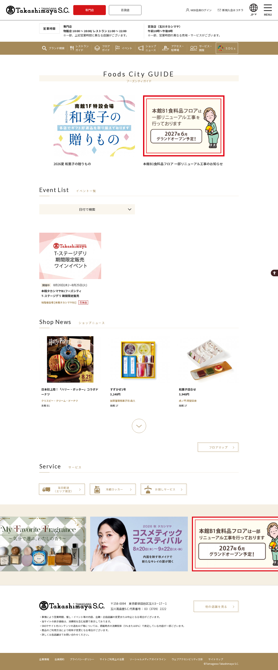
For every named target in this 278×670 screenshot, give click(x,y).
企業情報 (44, 659)
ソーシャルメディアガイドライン (148, 659)
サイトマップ (215, 659)
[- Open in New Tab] (139, 544)
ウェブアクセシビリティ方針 (187, 659)
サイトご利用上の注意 (112, 659)
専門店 (89, 10)
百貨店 (125, 10)
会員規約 (59, 659)
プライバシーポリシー (82, 659)
